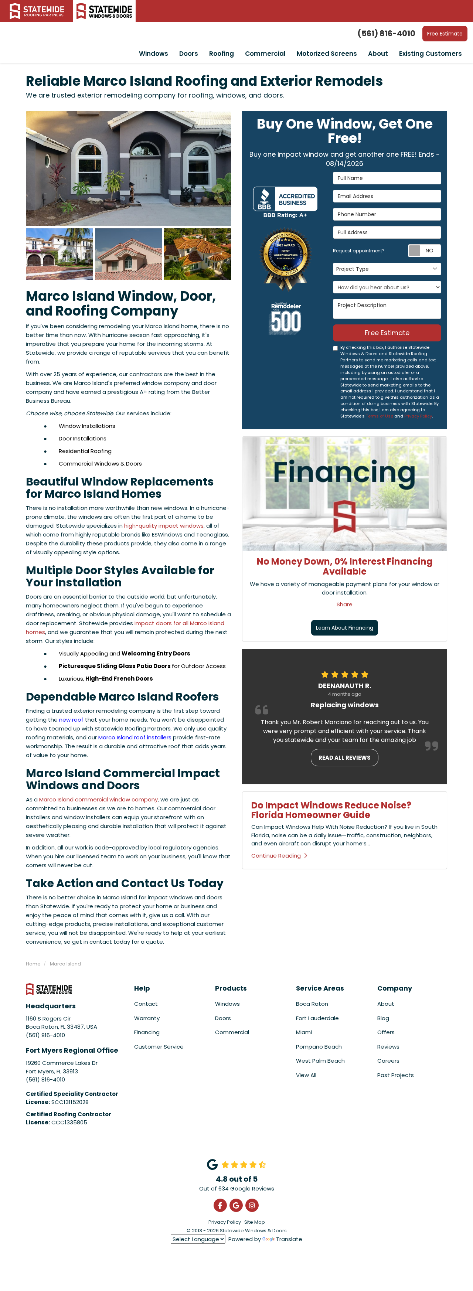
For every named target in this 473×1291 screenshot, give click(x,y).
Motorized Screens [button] (327, 53)
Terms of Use (379, 416)
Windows (227, 1004)
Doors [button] (188, 53)
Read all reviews (345, 758)
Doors (223, 1018)
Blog (383, 1018)
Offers (386, 1032)
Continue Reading (276, 855)
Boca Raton (312, 1004)
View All (306, 1075)
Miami (304, 1032)
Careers (388, 1061)
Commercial (232, 1032)
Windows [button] (153, 53)
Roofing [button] (221, 53)
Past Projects (395, 1075)
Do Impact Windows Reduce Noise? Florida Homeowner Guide (331, 810)
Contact (146, 1004)
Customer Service (159, 1046)
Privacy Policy (418, 416)
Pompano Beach (319, 1046)
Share (345, 604)
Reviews (388, 1046)
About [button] (378, 53)
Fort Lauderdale (317, 1018)
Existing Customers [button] (430, 53)
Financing (147, 1032)
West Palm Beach (320, 1061)
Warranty (147, 1018)
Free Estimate (445, 33)
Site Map (254, 1222)
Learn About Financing (344, 627)
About (385, 1004)
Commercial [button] (265, 53)
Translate (289, 1239)
